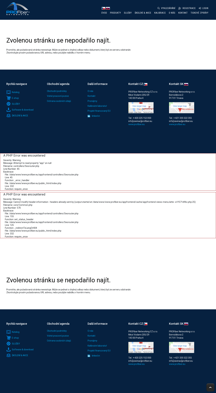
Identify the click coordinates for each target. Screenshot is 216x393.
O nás (90, 91)
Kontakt (91, 96)
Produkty (115, 13)
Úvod (104, 13)
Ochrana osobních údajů (59, 101)
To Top (210, 387)
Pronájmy (92, 101)
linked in (95, 116)
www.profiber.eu (136, 124)
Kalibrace (160, 13)
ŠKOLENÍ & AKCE (143, 13)
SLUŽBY (128, 13)
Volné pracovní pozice (58, 96)
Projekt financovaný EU (99, 111)
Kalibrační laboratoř (97, 106)
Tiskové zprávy (199, 13)
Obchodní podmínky (57, 91)
